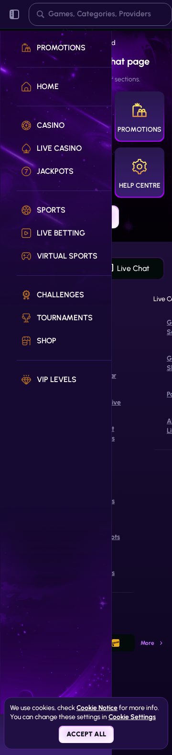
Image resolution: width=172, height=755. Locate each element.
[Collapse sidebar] (14, 14)
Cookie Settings (132, 717)
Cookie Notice (97, 708)
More (147, 643)
